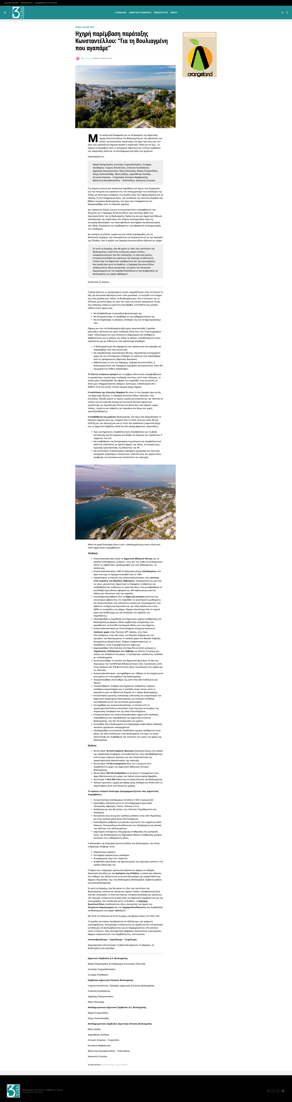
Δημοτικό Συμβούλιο (140, 12)
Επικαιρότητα (161, 12)
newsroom (88, 58)
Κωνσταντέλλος (108, 1065)
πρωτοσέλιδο (121, 1065)
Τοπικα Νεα (120, 12)
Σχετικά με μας (12, 3)
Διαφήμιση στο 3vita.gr (46, 3)
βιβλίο (174, 12)
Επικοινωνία (27, 3)
